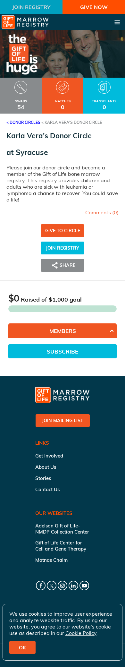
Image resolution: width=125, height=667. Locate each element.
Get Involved (49, 456)
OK (22, 648)
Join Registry (31, 7)
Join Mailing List (62, 420)
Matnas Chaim (51, 560)
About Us (45, 467)
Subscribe (62, 351)
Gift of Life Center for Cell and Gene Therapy (60, 546)
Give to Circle (62, 231)
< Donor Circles (23, 122)
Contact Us (47, 489)
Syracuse (32, 152)
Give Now (94, 7)
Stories (43, 478)
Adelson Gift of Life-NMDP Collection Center (62, 529)
